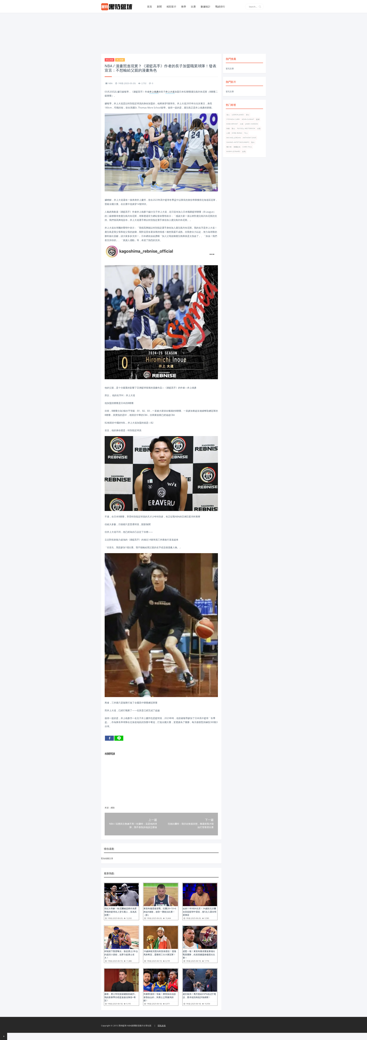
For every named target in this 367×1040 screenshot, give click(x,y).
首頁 (149, 6)
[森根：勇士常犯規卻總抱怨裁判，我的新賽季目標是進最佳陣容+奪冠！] (121, 980)
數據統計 (205, 6)
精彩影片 (171, 6)
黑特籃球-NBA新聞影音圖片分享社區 (134, 1025)
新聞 (159, 6)
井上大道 (109, 60)
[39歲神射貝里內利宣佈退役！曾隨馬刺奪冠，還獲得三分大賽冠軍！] (161, 937)
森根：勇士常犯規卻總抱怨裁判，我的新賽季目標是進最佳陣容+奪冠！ (120, 997)
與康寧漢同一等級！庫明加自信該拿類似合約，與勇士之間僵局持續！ (160, 997)
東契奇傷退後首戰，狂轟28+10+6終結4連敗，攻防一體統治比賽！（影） (160, 911)
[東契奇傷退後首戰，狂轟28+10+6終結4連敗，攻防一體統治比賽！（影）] (161, 894)
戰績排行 (220, 6)
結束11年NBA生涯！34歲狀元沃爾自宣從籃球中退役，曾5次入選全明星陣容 (199, 911)
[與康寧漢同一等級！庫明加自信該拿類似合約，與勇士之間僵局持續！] (161, 980)
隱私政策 (162, 1025)
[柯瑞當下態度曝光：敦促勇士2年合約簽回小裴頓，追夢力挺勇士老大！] (121, 937)
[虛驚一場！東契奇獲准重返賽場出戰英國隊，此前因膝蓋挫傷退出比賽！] (200, 937)
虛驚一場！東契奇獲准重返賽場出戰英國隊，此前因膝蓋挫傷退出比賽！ (199, 954)
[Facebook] (109, 738)
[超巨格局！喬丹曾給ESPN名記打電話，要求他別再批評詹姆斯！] (200, 980)
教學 (183, 6)
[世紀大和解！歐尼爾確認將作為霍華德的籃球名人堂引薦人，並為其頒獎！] (121, 894)
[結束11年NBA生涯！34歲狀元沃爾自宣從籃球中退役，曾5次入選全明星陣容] (200, 894)
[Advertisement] (183, 33)
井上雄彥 (120, 60)
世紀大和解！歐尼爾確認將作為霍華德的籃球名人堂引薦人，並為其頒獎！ (120, 911)
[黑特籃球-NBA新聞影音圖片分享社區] (117, 6)
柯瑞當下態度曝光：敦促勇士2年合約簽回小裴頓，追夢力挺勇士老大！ (121, 954)
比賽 (193, 6)
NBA (110, 83)
